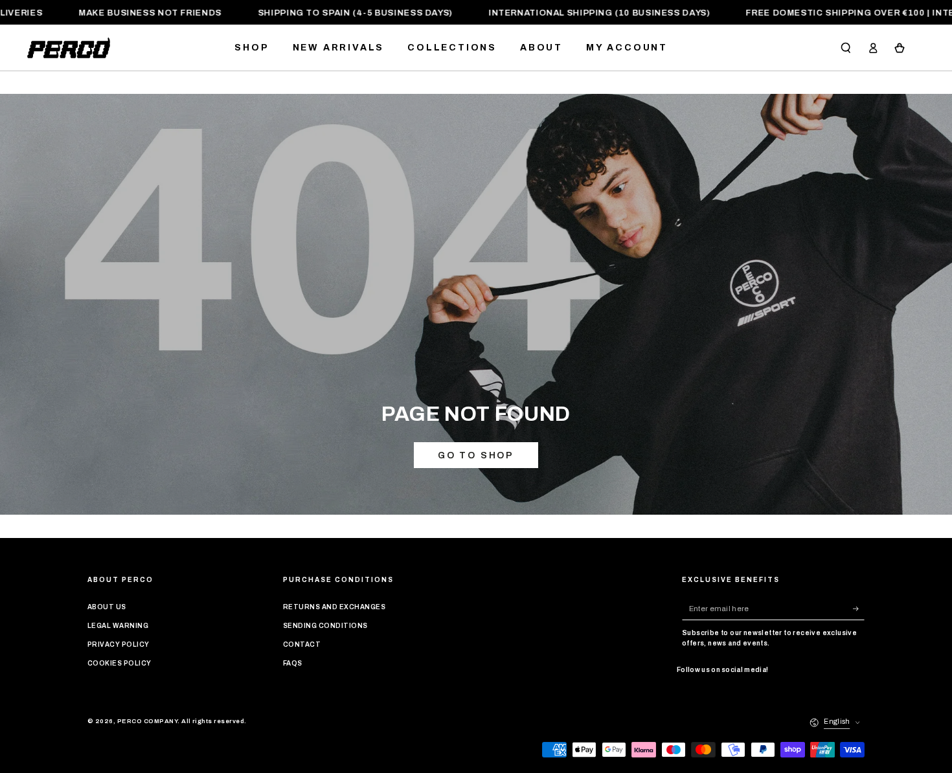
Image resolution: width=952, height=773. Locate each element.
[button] (845, 47)
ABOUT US (106, 607)
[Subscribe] (859, 608)
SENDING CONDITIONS (325, 625)
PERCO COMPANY (147, 721)
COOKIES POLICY (119, 663)
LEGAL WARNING (117, 625)
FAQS (292, 663)
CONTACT (302, 644)
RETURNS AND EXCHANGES (334, 607)
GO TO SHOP (476, 455)
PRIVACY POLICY (118, 644)
